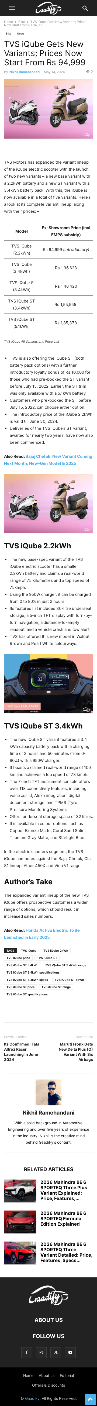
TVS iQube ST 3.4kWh (22, 965)
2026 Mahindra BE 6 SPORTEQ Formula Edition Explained (63, 1219)
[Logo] (48, 1303)
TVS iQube (29, 951)
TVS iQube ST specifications (27, 994)
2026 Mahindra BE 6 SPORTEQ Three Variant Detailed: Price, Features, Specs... (66, 1252)
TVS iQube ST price (20, 987)
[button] (12, 8)
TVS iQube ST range (56, 987)
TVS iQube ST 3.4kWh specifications (33, 972)
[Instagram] (41, 1352)
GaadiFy (32, 1398)
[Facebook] (26, 1352)
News (20, 33)
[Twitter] (55, 1352)
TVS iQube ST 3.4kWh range (65, 965)
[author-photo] (48, 1105)
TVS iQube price (18, 958)
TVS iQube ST (47, 958)
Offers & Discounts (48, 1385)
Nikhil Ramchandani (24, 72)
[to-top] (90, 1397)
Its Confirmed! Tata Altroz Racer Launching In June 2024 (21, 1052)
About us (46, 1375)
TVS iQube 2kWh (55, 951)
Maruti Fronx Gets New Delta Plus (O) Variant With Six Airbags (76, 1052)
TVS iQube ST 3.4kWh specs (27, 980)
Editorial (67, 1375)
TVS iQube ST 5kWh (69, 980)
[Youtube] (70, 1352)
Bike (21, 22)
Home (8, 22)
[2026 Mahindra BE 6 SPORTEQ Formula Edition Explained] (20, 1223)
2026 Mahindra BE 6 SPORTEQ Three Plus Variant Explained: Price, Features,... (63, 1190)
